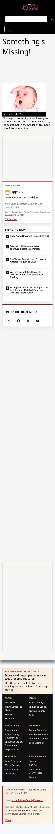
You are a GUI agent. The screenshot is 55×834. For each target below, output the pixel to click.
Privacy (32, 777)
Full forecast (11, 219)
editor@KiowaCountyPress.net (27, 800)
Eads (31, 715)
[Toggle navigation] (8, 29)
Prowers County (37, 710)
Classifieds (10, 773)
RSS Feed (33, 765)
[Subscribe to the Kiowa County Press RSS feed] (28, 320)
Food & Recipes (13, 760)
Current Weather (37, 730)
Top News (10, 702)
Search (32, 760)
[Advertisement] (27, 444)
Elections (9, 718)
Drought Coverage (38, 738)
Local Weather (36, 742)
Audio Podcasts (13, 769)
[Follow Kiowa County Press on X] (8, 320)
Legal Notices (12, 749)
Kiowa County (36, 702)
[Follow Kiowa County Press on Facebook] (18, 320)
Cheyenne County (38, 706)
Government (11, 730)
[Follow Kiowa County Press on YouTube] (37, 320)
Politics (8, 714)
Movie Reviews (12, 765)
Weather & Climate (38, 734)
